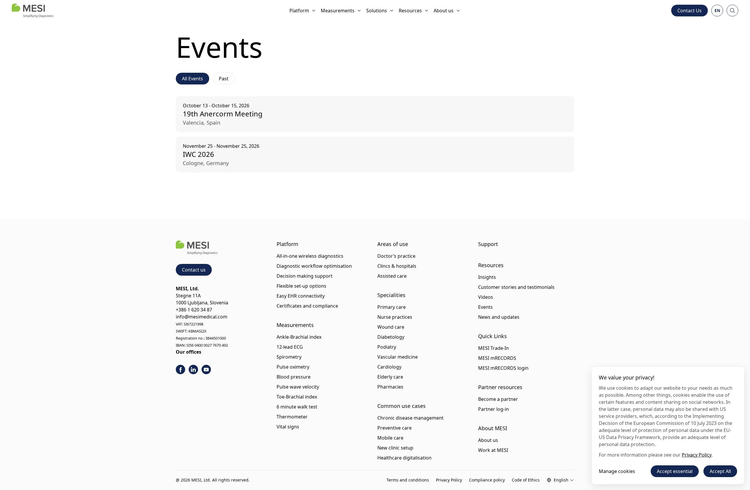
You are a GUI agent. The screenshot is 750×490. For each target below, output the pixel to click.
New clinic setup (395, 448)
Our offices (188, 352)
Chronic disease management (410, 418)
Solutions (376, 10)
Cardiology (389, 367)
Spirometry (289, 357)
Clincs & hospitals (396, 266)
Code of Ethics (526, 480)
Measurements (337, 10)
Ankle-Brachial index (299, 337)
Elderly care (390, 377)
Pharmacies (390, 387)
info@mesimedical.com (201, 316)
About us (444, 10)
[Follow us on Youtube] (206, 369)
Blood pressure (294, 377)
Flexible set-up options (301, 286)
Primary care (391, 307)
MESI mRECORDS (497, 358)
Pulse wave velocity (298, 387)
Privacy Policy (449, 480)
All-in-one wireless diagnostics (310, 256)
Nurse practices (394, 317)
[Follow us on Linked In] (193, 369)
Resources (410, 10)
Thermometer (292, 416)
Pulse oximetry (293, 367)
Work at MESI (493, 450)
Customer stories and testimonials (516, 287)
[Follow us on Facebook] (180, 369)
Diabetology (390, 337)
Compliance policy (487, 480)
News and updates (498, 317)
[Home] (32, 11)
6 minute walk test (297, 406)
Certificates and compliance (307, 306)
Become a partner (498, 399)
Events (485, 307)
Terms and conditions (407, 480)
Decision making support (305, 276)
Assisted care (392, 276)
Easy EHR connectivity (301, 296)
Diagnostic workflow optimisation (314, 266)
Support (488, 243)
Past (224, 78)
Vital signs (288, 426)
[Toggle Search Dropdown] (732, 10)
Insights (487, 277)
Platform (299, 10)
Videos (485, 297)
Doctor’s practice (396, 256)
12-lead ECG (290, 347)
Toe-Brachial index (297, 397)
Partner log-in (493, 409)
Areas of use (392, 243)
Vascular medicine (397, 357)
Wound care (390, 327)
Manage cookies (617, 471)
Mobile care (390, 438)
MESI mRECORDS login (503, 368)
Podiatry (386, 347)
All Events (192, 78)
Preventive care (394, 428)
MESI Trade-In (493, 348)
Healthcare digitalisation (404, 458)
